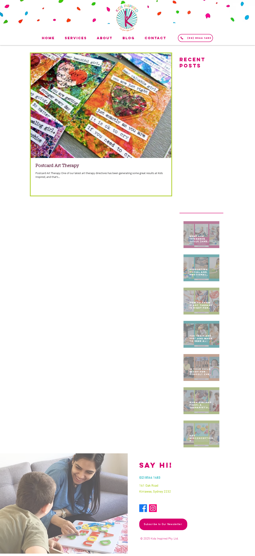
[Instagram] (153, 508)
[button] (80, 38)
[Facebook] (143, 508)
